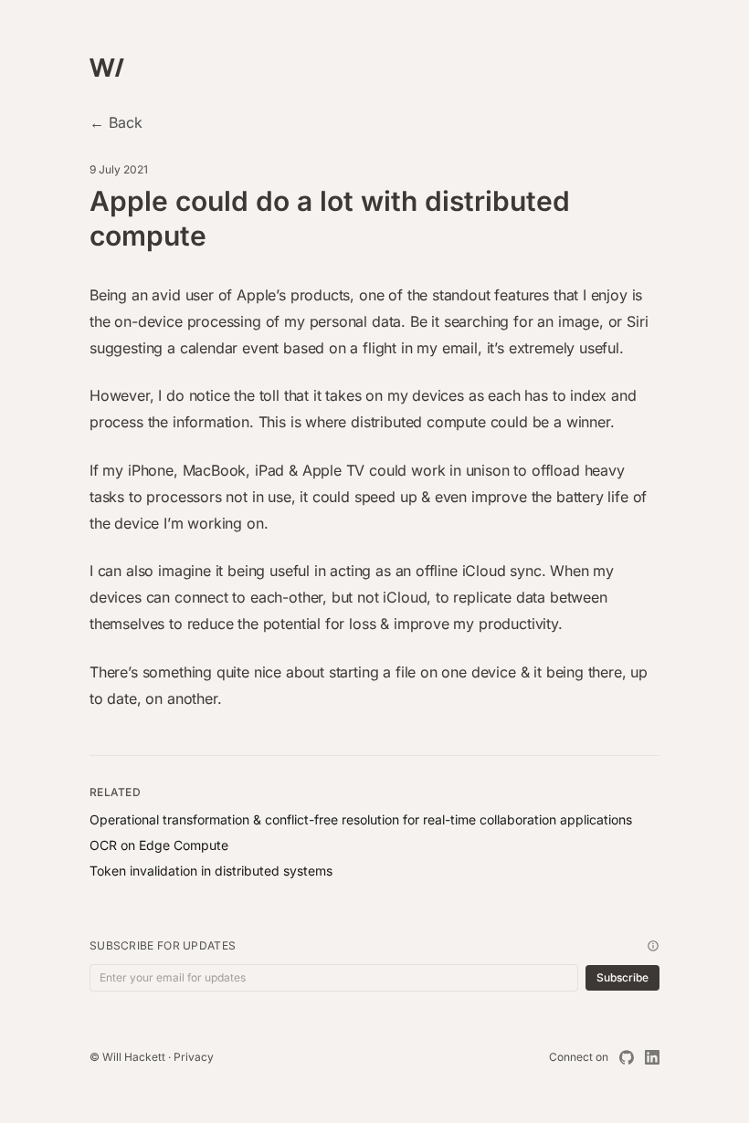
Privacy (194, 1057)
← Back (116, 122)
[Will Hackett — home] (108, 70)
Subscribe (622, 977)
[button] (653, 945)
